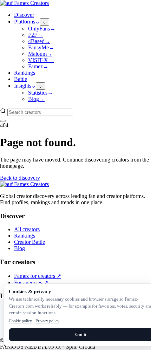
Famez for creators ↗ (37, 276)
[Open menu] (3, 121)
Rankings (24, 236)
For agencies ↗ (31, 283)
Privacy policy (47, 320)
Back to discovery (20, 178)
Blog (19, 248)
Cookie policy (20, 320)
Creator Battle (29, 242)
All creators (27, 229)
